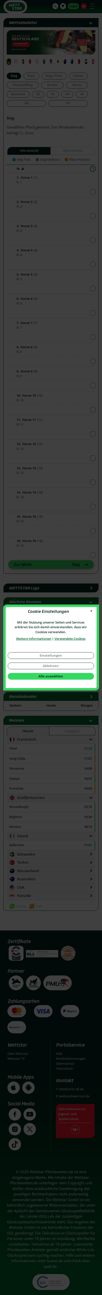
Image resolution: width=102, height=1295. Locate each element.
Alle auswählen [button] (50, 676)
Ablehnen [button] (51, 666)
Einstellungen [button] (51, 655)
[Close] (91, 611)
